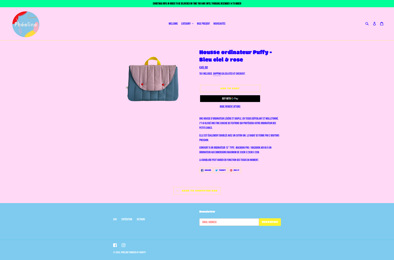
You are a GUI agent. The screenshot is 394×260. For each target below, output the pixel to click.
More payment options (230, 106)
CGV (115, 219)
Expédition (126, 219)
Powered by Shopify (137, 252)
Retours (141, 219)
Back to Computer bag (199, 191)
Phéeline (124, 252)
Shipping (217, 74)
